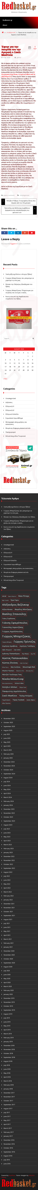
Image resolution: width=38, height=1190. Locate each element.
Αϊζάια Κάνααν (7, 609)
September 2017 (9, 1105)
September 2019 (9, 1010)
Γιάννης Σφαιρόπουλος (14, 622)
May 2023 (7, 837)
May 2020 (7, 979)
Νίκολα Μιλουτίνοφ (13, 678)
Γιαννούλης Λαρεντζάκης (12, 627)
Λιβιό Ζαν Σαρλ (24, 663)
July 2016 (7, 1160)
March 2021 (8, 939)
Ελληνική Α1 (10, 406)
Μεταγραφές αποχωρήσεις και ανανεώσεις (18, 568)
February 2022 (9, 896)
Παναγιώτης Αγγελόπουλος (14, 691)
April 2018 (7, 1077)
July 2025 (7, 734)
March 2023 (8, 845)
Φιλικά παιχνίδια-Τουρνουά (15, 436)
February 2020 (9, 990)
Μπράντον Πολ (20, 670)
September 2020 (9, 963)
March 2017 (8, 1128)
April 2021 (7, 935)
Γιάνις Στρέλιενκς (8, 618)
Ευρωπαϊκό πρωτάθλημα (14, 418)
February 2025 (9, 754)
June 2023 (7, 833)
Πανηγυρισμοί (11, 432)
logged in (13, 244)
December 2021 (9, 904)
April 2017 (7, 1124)
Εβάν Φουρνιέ (7, 650)
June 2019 (7, 1022)
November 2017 (9, 1097)
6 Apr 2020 (6, 57)
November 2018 (9, 1049)
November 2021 (9, 908)
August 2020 (8, 967)
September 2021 (9, 916)
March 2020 (8, 986)
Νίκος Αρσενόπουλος (7, 683)
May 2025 (7, 742)
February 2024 (9, 801)
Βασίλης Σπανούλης (14, 614)
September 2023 (9, 821)
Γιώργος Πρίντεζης (24, 641)
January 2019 (8, 1042)
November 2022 (9, 860)
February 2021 (9, 943)
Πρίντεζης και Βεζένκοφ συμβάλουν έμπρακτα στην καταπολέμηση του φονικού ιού (19, 209)
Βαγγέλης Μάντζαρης (23, 609)
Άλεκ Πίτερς (23, 596)
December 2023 (9, 809)
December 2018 (9, 1046)
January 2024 (8, 805)
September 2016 (9, 1152)
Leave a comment (9, 195)
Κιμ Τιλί (33, 654)
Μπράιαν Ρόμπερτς (8, 671)
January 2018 (8, 1089)
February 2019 (9, 1038)
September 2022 (9, 868)
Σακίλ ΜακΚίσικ (9, 695)
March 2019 (8, 1034)
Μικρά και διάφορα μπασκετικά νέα (18, 428)
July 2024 (7, 782)
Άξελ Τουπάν (5, 600)
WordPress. (12, 1175)
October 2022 (8, 864)
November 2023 (9, 813)
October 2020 (8, 959)
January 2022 (8, 900)
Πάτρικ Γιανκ (22, 687)
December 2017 (9, 1093)
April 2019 (7, 1030)
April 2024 (7, 793)
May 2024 (7, 789)
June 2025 (7, 738)
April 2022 (7, 888)
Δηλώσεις (9, 402)
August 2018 (8, 1061)
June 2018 (7, 1069)
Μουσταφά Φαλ (29, 667)
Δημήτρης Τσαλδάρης (27, 646)
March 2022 (8, 892)
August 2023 (8, 825)
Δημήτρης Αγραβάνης (9, 646)
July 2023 (7, 829)
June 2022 (7, 880)
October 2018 (8, 1053)
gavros (18, 57)
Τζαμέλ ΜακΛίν (6, 700)
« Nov (5, 379)
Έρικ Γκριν (15, 600)
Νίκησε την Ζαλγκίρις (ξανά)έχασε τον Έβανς (19, 517)
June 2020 (7, 975)
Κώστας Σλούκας (10, 662)
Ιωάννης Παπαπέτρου (11, 653)
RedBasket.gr (7, 20)
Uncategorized (11, 32)
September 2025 (9, 726)
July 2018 (7, 1065)
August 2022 (8, 872)
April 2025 (7, 746)
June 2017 (7, 1116)
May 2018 (7, 1073)
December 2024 (9, 762)
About (5, 25)
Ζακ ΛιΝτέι (17, 650)
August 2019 (8, 1014)
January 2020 (8, 994)
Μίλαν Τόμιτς (5, 667)
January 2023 (8, 852)
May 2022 (7, 884)
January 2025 (8, 758)
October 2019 (8, 1006)
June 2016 (7, 1164)
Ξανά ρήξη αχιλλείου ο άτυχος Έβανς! (19, 274)
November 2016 (9, 1144)
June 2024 (7, 786)
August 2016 (8, 1156)
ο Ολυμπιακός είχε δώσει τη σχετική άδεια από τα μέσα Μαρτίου (18, 74)
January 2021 (8, 947)
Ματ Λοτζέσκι (15, 667)
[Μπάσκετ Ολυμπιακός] (17, 483)
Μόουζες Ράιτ (29, 670)
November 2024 (9, 766)
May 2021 (7, 931)
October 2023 (8, 817)
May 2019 (7, 1026)
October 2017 (8, 1101)
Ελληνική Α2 (10, 410)
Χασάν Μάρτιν (31, 700)
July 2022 (7, 876)
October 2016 (8, 1148)
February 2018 (9, 1085)
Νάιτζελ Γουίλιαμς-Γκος (12, 674)
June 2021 (7, 927)
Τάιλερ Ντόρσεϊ (25, 695)
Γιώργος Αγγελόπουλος (12, 631)
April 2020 (7, 982)
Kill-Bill (4, 596)
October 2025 (8, 722)
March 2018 (8, 1081)
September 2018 (9, 1057)
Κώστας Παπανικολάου (15, 658)
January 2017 (8, 1136)
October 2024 (8, 770)
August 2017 (8, 1109)
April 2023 (7, 841)
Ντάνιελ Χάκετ (19, 683)
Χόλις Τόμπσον (6, 703)
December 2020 (9, 951)
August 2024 (8, 778)
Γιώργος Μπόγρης (7, 642)
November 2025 (9, 719)
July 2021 (7, 923)
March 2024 (8, 797)
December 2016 (9, 1140)
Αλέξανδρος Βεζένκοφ (15, 604)
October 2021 (8, 912)
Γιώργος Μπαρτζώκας (16, 636)
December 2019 (9, 998)
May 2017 (7, 1120)
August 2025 (8, 730)
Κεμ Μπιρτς (25, 654)
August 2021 (8, 919)
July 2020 (7, 971)
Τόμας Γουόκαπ (18, 700)
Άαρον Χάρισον (12, 596)
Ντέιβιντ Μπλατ (9, 687)
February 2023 (9, 849)
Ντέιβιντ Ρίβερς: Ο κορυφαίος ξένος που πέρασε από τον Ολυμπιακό (19, 201)
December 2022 (9, 856)
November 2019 (9, 1002)
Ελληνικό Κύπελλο (12, 414)
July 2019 (7, 1018)
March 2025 (8, 750)
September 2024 (9, 774)
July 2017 (7, 1112)
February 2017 (9, 1132)
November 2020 (9, 955)
